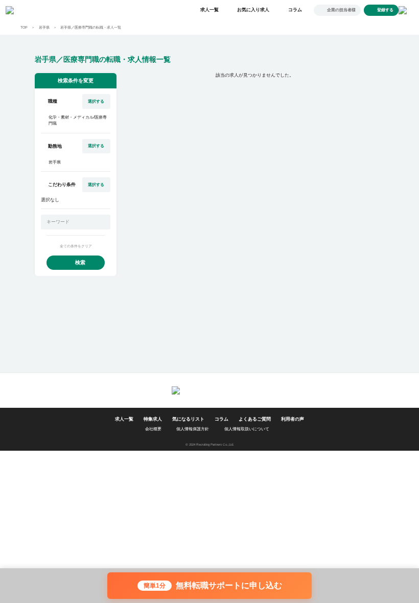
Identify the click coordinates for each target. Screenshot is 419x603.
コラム (295, 9)
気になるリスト (188, 419)
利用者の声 (292, 419)
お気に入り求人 (253, 9)
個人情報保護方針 (192, 429)
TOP (24, 27)
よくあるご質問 (255, 419)
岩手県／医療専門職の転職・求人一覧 (90, 27)
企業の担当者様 (341, 10)
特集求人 (153, 419)
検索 (80, 262)
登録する (385, 10)
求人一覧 (209, 9)
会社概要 (153, 429)
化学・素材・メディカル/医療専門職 (78, 120)
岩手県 (44, 27)
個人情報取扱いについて (246, 429)
